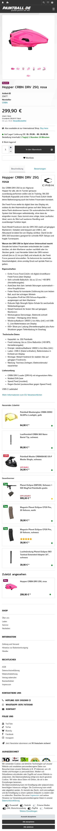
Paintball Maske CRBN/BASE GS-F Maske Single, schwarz (36, 458)
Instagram (9, 738)
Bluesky (8, 731)
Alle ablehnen (28, 827)
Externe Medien (43, 805)
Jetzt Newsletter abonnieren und (27, 743)
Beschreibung (17, 169)
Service (5, 625)
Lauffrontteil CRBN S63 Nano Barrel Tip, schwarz (33, 435)
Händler (5, 651)
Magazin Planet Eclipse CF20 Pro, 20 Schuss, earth (36, 508)
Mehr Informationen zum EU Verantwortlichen (22, 395)
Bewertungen (40, 169)
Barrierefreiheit (8, 681)
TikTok (8, 727)
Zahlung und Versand (10, 644)
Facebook (9, 734)
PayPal (35, 808)
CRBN (4, 102)
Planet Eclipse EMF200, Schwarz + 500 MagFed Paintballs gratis (36, 486)
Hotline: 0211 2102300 (16, 700)
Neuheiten (6, 628)
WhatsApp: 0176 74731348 (19, 704)
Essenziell (14, 805)
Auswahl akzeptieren (28, 816)
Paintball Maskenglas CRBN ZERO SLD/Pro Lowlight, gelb (36, 413)
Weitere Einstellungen (28, 811)
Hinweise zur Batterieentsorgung (15, 648)
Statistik (27, 805)
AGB (4, 667)
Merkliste (29, 158)
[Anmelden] (3, 2)
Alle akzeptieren (28, 822)
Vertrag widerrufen (9, 678)
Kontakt (11, 709)
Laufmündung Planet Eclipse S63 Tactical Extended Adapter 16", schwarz (35, 555)
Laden (4, 622)
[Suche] (44, 2)
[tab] (17, 168)
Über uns (5, 618)
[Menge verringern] (11, 151)
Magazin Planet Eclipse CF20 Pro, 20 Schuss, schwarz (36, 530)
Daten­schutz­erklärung (11, 801)
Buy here (44, 128)
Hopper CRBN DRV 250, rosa (33, 581)
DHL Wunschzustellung (16, 808)
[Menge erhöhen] (11, 147)
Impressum (6, 685)
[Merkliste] (48, 2)
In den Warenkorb (34, 149)
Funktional (48, 808)
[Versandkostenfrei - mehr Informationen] (19, 121)
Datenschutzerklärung (11, 670)
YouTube (9, 724)
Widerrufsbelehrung (9, 674)
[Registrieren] (8, 2)
